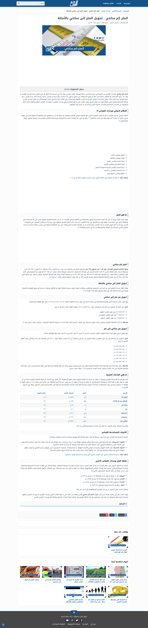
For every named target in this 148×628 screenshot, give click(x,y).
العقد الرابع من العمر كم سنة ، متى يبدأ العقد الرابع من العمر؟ (96, 602)
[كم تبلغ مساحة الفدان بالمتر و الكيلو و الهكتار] (96, 572)
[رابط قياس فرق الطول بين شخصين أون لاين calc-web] (118, 572)
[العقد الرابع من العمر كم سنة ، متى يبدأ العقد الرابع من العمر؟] (96, 592)
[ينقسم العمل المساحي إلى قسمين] (52, 572)
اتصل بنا (85, 624)
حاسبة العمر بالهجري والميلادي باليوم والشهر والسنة (74, 602)
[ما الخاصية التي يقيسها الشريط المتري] (118, 592)
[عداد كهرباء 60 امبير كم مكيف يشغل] (74, 572)
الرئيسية (127, 3)
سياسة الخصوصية (74, 624)
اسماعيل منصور (114, 22)
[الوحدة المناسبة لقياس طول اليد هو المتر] (118, 542)
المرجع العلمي (117, 11)
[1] (120, 120)
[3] (50, 437)
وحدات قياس (105, 11)
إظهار (67, 89)
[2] (50, 277)
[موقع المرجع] (74, 3)
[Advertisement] (74, 72)
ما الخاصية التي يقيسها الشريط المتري (118, 601)
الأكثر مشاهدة (108, 3)
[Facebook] (81, 620)
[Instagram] (72, 620)
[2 (123, 387)
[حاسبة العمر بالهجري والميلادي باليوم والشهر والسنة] (74, 592)
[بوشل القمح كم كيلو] (30, 572)
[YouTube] (67, 620)
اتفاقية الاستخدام (58, 624)
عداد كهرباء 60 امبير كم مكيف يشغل (75, 581)
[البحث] (19, 3)
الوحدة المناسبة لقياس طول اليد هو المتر (119, 551)
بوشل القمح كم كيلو (32, 580)
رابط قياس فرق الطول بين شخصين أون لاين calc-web (118, 582)
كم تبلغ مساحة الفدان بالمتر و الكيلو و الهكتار (96, 581)
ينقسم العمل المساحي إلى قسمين (53, 581)
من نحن (93, 624)
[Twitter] (77, 620)
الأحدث (118, 3)
